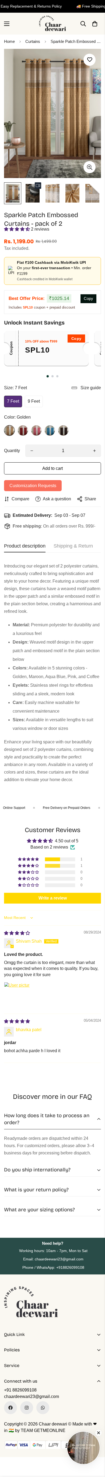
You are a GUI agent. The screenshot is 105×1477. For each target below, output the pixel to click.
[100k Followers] (26, 1407)
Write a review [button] (52, 898)
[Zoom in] (89, 167)
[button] (95, 24)
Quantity (12, 450)
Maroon (23, 430)
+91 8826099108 (20, 1390)
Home (9, 41)
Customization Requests (32, 485)
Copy (88, 298)
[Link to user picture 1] (17, 995)
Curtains (32, 41)
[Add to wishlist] (89, 60)
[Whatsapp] (42, 1407)
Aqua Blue (49, 430)
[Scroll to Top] (95, 1448)
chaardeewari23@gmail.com (31, 1396)
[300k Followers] (10, 1407)
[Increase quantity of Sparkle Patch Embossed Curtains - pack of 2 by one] (94, 451)
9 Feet (34, 401)
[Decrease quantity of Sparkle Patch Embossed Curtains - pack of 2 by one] (32, 451)
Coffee (63, 430)
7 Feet (13, 401)
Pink (36, 430)
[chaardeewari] (52, 24)
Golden (9, 430)
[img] (17, 933)
